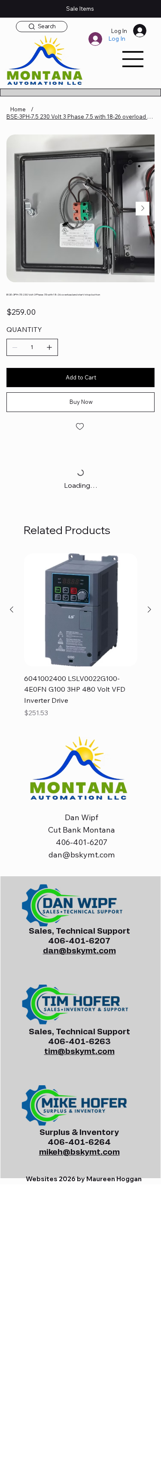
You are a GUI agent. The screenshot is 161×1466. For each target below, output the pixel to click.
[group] (80, 636)
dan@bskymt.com (82, 855)
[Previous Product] (11, 609)
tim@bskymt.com (79, 1052)
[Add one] (49, 347)
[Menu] (133, 59)
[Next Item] (142, 208)
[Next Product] (149, 609)
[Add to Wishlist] (80, 426)
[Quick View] (80, 609)
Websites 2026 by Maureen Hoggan (84, 1179)
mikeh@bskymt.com (79, 1152)
